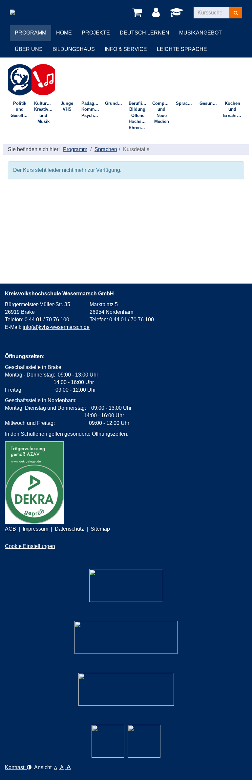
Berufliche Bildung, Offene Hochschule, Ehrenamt (139, 115)
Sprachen (185, 103)
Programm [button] (30, 32)
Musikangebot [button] (200, 32)
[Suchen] (235, 12)
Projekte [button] (96, 32)
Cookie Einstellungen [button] (30, 546)
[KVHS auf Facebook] (144, 741)
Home (64, 32)
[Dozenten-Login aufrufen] (178, 14)
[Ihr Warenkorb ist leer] (138, 12)
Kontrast (16, 767)
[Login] (157, 12)
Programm (75, 149)
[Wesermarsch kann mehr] (126, 689)
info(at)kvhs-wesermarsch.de (56, 327)
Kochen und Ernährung (233, 109)
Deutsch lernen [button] (144, 32)
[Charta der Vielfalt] (126, 637)
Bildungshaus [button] (73, 49)
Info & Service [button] (126, 49)
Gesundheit (210, 103)
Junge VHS (67, 106)
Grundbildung (115, 103)
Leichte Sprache (182, 49)
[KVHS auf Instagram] (108, 741)
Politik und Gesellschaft (21, 109)
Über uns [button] (29, 49)
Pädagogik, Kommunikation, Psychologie (91, 109)
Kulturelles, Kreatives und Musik (44, 112)
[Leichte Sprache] (126, 585)
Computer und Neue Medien (162, 112)
